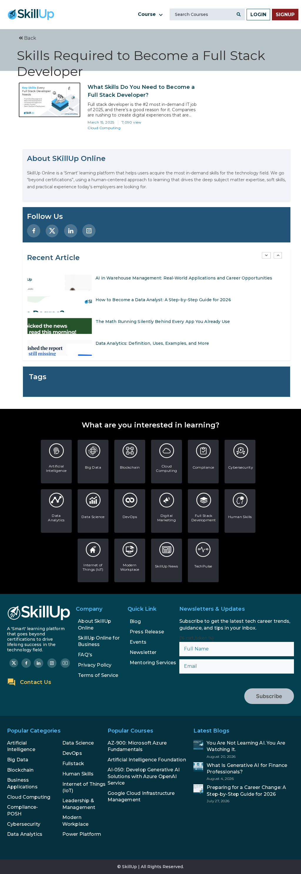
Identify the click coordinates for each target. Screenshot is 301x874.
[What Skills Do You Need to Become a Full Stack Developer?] (49, 100)
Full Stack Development (203, 517)
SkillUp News (166, 566)
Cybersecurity (240, 467)
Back (29, 38)
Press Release (147, 632)
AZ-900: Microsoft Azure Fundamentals (137, 746)
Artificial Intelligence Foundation (147, 760)
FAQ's (85, 654)
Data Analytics (56, 517)
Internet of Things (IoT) (93, 567)
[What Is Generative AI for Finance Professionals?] (243, 771)
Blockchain (130, 467)
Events (138, 642)
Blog (135, 621)
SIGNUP (285, 14)
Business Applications (22, 783)
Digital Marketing (166, 517)
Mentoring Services (153, 662)
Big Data (93, 467)
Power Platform (81, 834)
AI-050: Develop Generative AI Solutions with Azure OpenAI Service (144, 776)
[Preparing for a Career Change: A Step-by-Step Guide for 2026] (243, 793)
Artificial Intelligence (56, 468)
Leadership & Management (79, 804)
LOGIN (258, 14)
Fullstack (73, 763)
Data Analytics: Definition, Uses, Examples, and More (152, 343)
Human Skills (240, 517)
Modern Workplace (129, 567)
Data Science (93, 517)
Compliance (203, 467)
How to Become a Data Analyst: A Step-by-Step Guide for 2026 (163, 299)
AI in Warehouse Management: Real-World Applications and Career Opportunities (184, 278)
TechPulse (203, 566)
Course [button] (147, 14)
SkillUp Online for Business (99, 641)
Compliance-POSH (22, 810)
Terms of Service (98, 675)
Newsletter (143, 652)
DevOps (130, 517)
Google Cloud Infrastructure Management (141, 796)
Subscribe (269, 696)
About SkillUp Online (94, 624)
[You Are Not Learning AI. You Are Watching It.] (243, 749)
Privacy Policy (94, 665)
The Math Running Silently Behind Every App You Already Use (163, 321)
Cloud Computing (104, 128)
